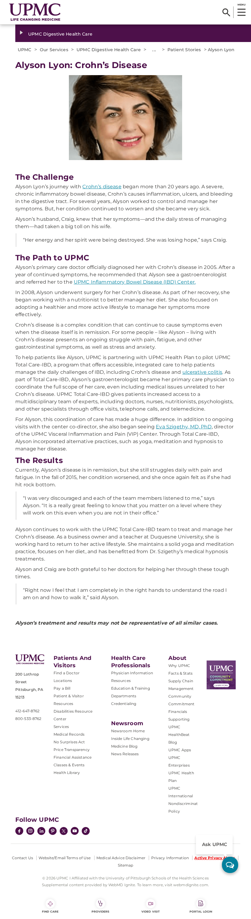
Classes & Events (69, 765)
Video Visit (150, 911)
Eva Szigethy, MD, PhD (184, 427)
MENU (241, 4)
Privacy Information (170, 858)
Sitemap (125, 865)
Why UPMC (179, 665)
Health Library (67, 772)
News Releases (125, 754)
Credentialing (124, 703)
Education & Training (130, 688)
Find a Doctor (67, 673)
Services (61, 726)
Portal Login (200, 911)
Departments (124, 696)
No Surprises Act (69, 742)
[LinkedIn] (41, 832)
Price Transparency (72, 749)
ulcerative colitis (202, 372)
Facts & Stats (180, 673)
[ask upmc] (230, 865)
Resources (121, 680)
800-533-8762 (28, 718)
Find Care (50, 911)
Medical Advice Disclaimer (120, 858)
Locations (63, 680)
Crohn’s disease (101, 187)
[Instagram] (30, 832)
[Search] (226, 12)
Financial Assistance (73, 757)
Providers (101, 911)
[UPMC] (35, 12)
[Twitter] (64, 831)
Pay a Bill (62, 688)
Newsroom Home (128, 731)
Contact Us (22, 858)
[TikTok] (86, 831)
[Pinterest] (53, 832)
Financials (177, 711)
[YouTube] (75, 832)
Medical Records (69, 734)
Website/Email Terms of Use (65, 858)
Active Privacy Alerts (214, 858)
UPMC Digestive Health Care (60, 34)
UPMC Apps (179, 750)
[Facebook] (19, 832)
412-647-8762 (27, 711)
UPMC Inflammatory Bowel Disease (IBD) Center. (135, 282)
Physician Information (132, 673)
